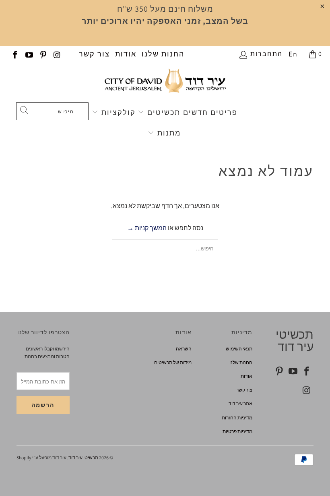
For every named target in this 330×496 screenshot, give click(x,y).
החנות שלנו (163, 53)
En (293, 53)
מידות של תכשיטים (173, 362)
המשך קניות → (147, 228)
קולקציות (117, 112)
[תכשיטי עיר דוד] (165, 84)
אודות (125, 53)
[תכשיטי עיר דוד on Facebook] (14, 54)
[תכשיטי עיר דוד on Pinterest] (42, 54)
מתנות (168, 133)
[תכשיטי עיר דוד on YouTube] (28, 54)
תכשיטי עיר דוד (83, 457)
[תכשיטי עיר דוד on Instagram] (56, 54)
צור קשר (94, 53)
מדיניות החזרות (237, 418)
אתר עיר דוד (240, 403)
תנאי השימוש (239, 349)
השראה (184, 349)
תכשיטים (162, 112)
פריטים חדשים (210, 112)
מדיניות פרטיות (237, 431)
